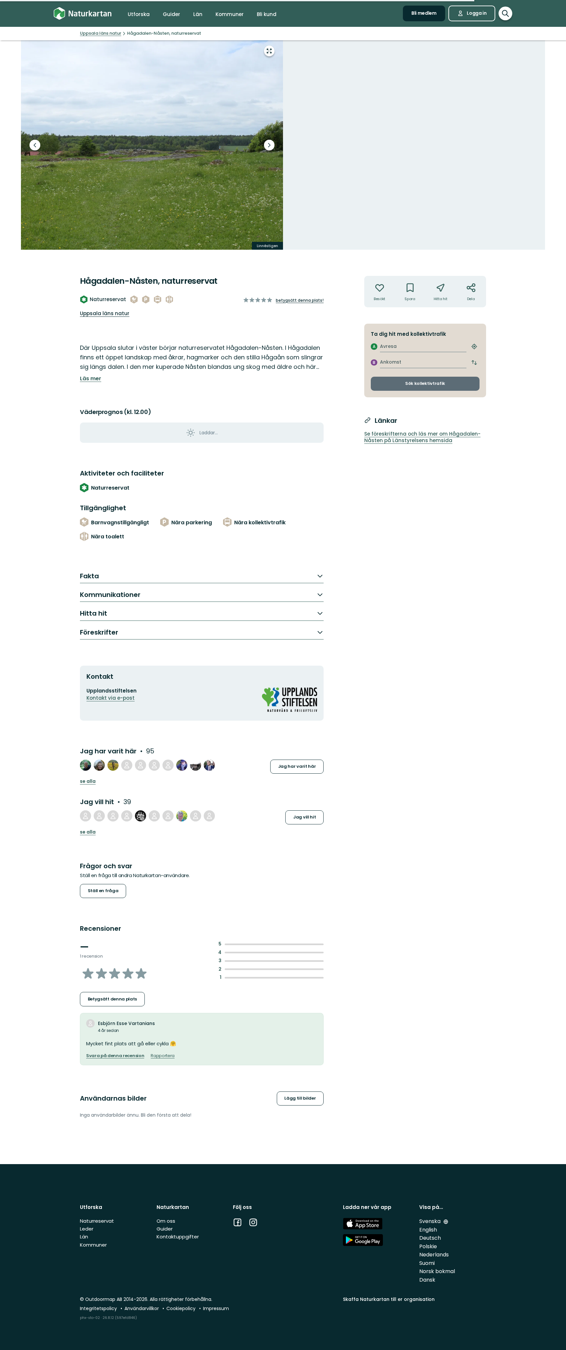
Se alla (88, 781)
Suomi (427, 1263)
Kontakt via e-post (110, 697)
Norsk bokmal (437, 1271)
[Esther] (126, 815)
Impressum (216, 1308)
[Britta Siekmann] (181, 815)
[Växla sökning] (505, 13)
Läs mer (90, 378)
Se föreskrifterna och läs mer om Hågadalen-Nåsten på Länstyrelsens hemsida (422, 437)
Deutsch (430, 1238)
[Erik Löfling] (195, 765)
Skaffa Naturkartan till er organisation (389, 1299)
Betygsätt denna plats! (300, 300)
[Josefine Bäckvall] (209, 815)
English (428, 1229)
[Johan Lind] (140, 815)
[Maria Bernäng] (195, 815)
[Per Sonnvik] (85, 765)
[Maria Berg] (181, 765)
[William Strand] (168, 765)
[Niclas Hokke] (126, 765)
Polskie (428, 1246)
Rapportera (163, 1056)
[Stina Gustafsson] (85, 815)
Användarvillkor (142, 1308)
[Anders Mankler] (209, 765)
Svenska (430, 1221)
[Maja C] (140, 765)
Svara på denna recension (115, 1056)
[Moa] (154, 815)
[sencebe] (113, 815)
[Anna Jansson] (154, 765)
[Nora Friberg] (168, 815)
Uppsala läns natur (104, 313)
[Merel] (99, 815)
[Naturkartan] (82, 13)
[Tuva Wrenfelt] (99, 765)
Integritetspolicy (99, 1308)
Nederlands (434, 1254)
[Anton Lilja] (113, 765)
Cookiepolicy (181, 1308)
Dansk (427, 1280)
